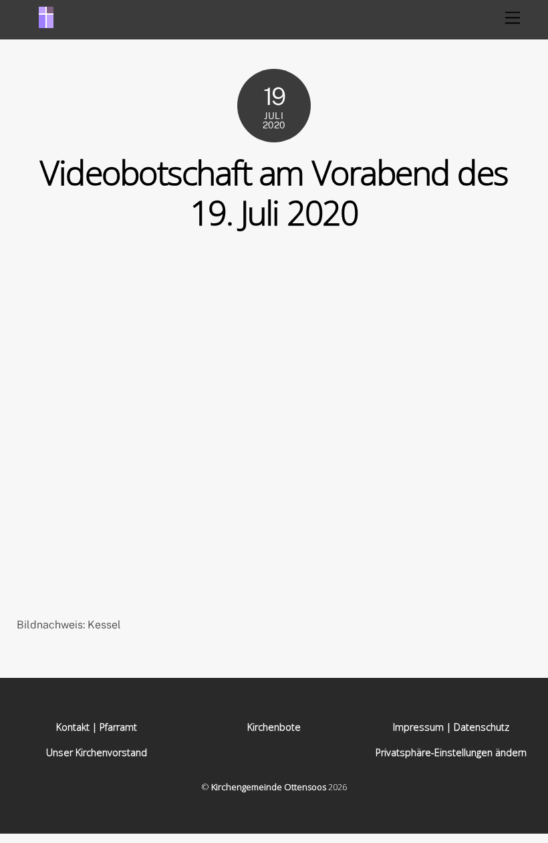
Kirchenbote (274, 727)
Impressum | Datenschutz (451, 727)
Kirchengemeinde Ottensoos (268, 787)
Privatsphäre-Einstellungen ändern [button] (451, 752)
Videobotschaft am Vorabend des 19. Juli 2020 (273, 192)
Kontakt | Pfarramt (96, 727)
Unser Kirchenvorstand (96, 752)
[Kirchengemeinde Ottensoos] (46, 22)
